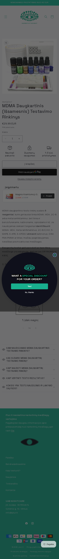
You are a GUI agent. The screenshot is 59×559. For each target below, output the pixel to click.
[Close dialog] (54, 255)
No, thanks (29, 292)
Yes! (30, 286)
